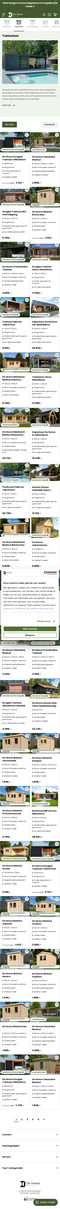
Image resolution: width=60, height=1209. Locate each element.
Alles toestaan (30, 629)
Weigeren (30, 635)
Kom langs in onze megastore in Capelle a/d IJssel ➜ (30, 4)
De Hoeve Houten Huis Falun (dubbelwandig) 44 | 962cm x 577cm (44, 706)
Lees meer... (7, 105)
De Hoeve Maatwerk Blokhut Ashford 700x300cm (13, 379)
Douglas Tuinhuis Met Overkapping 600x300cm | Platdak (14, 214)
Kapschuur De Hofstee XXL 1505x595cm (44, 323)
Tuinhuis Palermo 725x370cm (12, 323)
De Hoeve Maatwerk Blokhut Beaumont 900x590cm (13, 434)
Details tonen (44, 621)
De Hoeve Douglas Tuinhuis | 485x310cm (14, 158)
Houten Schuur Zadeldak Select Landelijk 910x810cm (43, 490)
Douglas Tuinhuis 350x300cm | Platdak (13, 704)
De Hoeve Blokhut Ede (14, 1026)
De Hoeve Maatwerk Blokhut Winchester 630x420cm (13, 545)
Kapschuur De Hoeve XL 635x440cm (43, 433)
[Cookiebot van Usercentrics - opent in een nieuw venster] (44, 573)
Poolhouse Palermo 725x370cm (13, 488)
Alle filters (9, 124)
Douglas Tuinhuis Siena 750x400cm (42, 268)
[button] (27, 135)
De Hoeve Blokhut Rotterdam (42, 213)
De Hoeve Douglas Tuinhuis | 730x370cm (44, 867)
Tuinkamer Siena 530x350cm (41, 378)
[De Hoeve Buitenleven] (19, 15)
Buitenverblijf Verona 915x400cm (44, 812)
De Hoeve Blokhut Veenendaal (12, 759)
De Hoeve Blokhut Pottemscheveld (12, 812)
